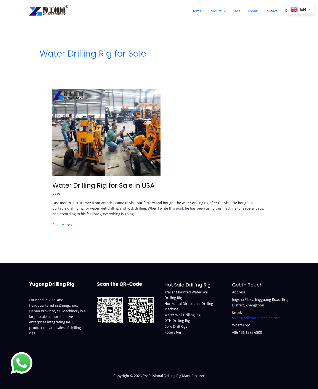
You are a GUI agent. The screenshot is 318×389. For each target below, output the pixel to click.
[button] (224, 11)
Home (196, 11)
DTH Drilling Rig (177, 320)
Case (237, 11)
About (252, 11)
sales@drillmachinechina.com (256, 318)
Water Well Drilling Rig (182, 315)
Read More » (62, 225)
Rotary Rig (172, 332)
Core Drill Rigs (175, 326)
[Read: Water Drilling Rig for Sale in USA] (106, 132)
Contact (270, 11)
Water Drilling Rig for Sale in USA (103, 185)
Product (215, 11)
